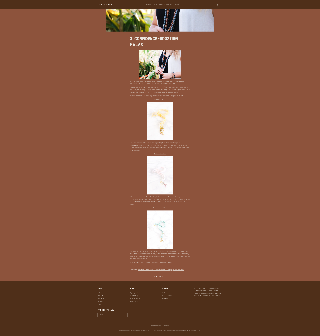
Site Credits (166, 325)
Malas (99, 293)
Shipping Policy (134, 293)
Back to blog (161, 276)
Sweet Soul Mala (160, 154)
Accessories (101, 301)
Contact (164, 293)
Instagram (165, 298)
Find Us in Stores (167, 296)
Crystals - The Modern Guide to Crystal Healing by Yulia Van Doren (161, 270)
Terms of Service (135, 298)
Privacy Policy (134, 301)
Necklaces (101, 298)
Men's (99, 304)
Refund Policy (134, 296)
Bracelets (101, 296)
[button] (148, 4)
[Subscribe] (125, 315)
